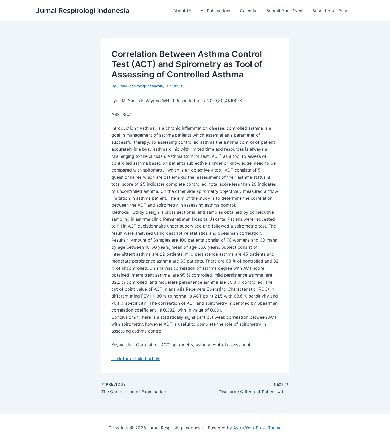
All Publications (216, 10)
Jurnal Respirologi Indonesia (82, 10)
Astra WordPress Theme (257, 427)
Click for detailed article (135, 358)
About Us (182, 10)
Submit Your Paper (331, 10)
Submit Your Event (285, 10)
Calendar (249, 10)
